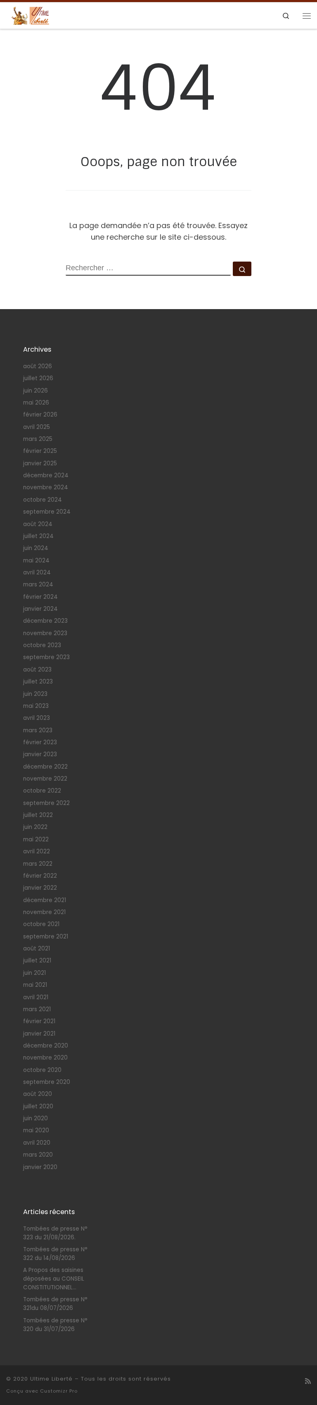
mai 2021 (35, 985)
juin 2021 (34, 973)
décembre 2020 (45, 1046)
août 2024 (37, 524)
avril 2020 (36, 1143)
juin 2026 (35, 391)
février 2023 (40, 742)
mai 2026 (36, 403)
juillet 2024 (38, 536)
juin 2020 (35, 1118)
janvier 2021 (39, 1034)
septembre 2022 (46, 803)
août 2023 (37, 670)
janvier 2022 (40, 888)
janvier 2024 (40, 609)
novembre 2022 (45, 779)
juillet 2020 (38, 1106)
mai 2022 (36, 839)
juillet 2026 (38, 378)
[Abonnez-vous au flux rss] (308, 1381)
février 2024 (40, 597)
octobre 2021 (41, 924)
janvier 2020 (40, 1167)
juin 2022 (35, 827)
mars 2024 (38, 584)
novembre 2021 (44, 912)
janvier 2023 (40, 754)
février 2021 (39, 1021)
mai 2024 (36, 560)
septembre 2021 (45, 937)
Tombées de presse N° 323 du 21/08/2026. (55, 1233)
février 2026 (40, 415)
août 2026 (37, 366)
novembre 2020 (45, 1058)
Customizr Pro (59, 1391)
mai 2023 (36, 706)
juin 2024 (35, 548)
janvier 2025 (40, 463)
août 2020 (37, 1094)
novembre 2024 (45, 487)
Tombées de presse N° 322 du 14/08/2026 (55, 1253)
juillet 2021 (37, 960)
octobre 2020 (42, 1070)
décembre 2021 (44, 900)
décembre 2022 (45, 767)
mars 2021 (37, 1009)
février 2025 (40, 451)
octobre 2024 (42, 500)
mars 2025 (37, 439)
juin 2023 (35, 694)
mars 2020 (38, 1155)
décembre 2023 (45, 621)
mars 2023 (37, 730)
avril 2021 (35, 997)
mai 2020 (36, 1130)
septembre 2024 (47, 512)
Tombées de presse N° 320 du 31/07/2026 (55, 1325)
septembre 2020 (46, 1082)
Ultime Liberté (51, 1379)
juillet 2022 (38, 815)
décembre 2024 (46, 475)
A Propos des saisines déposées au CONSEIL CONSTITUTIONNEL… (53, 1278)
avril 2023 (36, 718)
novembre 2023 (45, 633)
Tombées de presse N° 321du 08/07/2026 (55, 1303)
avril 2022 (36, 851)
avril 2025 (36, 427)
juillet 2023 (38, 682)
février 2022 (40, 876)
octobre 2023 (42, 645)
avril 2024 (37, 572)
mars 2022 (37, 864)
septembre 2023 (46, 657)
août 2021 (36, 949)
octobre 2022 (42, 791)
